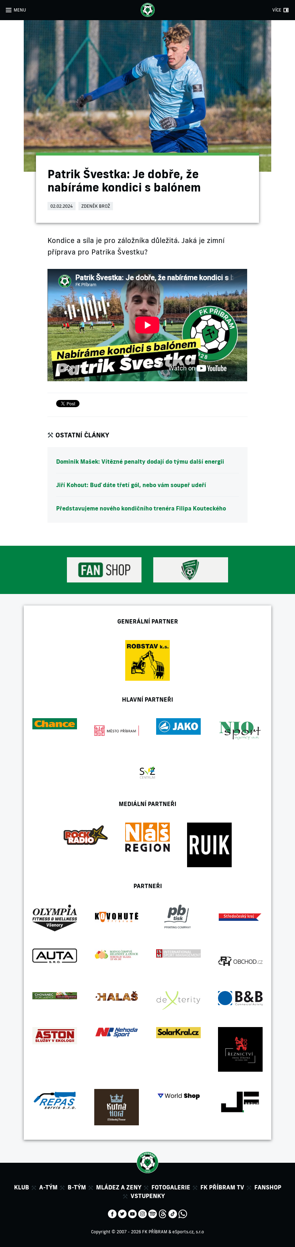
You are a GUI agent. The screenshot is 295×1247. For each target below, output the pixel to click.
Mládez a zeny (118, 1187)
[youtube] (132, 1213)
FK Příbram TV (222, 1187)
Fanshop (267, 1187)
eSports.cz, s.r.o (188, 1231)
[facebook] (112, 1213)
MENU (20, 10)
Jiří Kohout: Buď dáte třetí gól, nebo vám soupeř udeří (131, 485)
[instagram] (142, 1213)
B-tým (77, 1187)
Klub (21, 1187)
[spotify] (152, 1213)
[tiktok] (172, 1213)
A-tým (48, 1187)
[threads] (162, 1213)
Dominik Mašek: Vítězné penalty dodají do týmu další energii (140, 461)
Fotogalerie (170, 1187)
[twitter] (122, 1213)
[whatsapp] (182, 1213)
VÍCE (276, 10)
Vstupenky (148, 1195)
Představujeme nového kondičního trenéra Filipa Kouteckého (141, 508)
